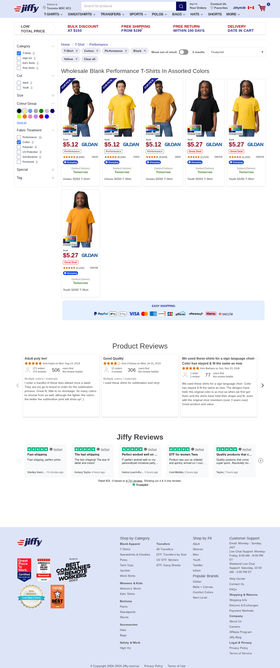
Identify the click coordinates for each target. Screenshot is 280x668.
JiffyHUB (239, 7)
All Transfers (164, 549)
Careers (234, 626)
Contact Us (218, 4)
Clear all (90, 59)
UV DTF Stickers (167, 559)
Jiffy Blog (235, 637)
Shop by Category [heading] (135, 538)
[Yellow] (24, 111)
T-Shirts (52, 14)
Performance (114, 50)
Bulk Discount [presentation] (83, 28)
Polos (158, 14)
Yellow (68, 59)
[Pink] (30, 116)
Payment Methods (241, 610)
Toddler (198, 565)
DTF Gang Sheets (168, 565)
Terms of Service (240, 653)
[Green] (41, 111)
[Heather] (46, 111)
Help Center (237, 578)
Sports (137, 14)
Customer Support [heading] (244, 538)
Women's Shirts (130, 588)
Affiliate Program (240, 632)
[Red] (41, 116)
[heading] (162, 188)
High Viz (125, 648)
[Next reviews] (262, 386)
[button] (53, 14)
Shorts (215, 14)
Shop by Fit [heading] (202, 538)
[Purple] (35, 116)
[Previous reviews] (17, 386)
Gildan (197, 581)
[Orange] (24, 116)
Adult (196, 543)
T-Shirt (68, 50)
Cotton (89, 50)
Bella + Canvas (203, 586)
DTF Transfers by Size (171, 554)
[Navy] (52, 111)
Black (137, 50)
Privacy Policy (238, 648)
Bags (177, 14)
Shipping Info (238, 600)
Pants (123, 606)
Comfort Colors (203, 592)
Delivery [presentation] (241, 28)
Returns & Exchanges (243, 605)
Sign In (194, 4)
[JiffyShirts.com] (26, 8)
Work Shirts (127, 575)
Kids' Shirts (127, 593)
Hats (195, 14)
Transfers (111, 14)
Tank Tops (126, 565)
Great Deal (195, 151)
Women (198, 549)
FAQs (233, 589)
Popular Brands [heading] (206, 576)
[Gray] (35, 111)
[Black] (19, 111)
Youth (196, 559)
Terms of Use (177, 666)
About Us (235, 621)
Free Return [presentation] (189, 28)
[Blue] (30, 111)
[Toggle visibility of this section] (53, 46)
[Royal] (46, 116)
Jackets (125, 570)
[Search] (181, 6)
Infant (197, 570)
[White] (52, 116)
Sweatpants (128, 611)
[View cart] (262, 8)
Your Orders (198, 7)
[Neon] (19, 116)
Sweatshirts (80, 14)
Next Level (200, 597)
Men (196, 554)
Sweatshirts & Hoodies (135, 554)
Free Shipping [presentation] (135, 28)
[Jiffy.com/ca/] (59, 542)
